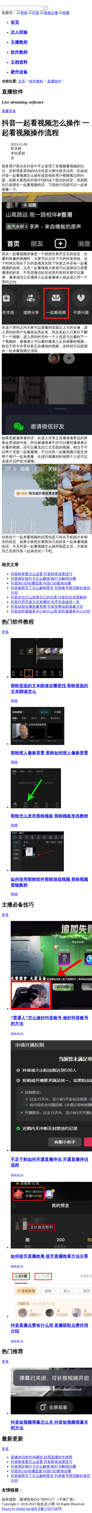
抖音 (35, 13)
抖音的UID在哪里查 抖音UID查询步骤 (41, 583)
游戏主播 (51, 13)
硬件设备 (19, 72)
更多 (5, 632)
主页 (21, 81)
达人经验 (19, 32)
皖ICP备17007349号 (46, 1509)
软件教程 (19, 52)
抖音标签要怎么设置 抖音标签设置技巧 (41, 574)
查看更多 (9, 111)
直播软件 (54, 81)
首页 (15, 22)
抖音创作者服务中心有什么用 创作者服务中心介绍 (50, 611)
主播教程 (19, 42)
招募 (66, 13)
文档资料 (19, 62)
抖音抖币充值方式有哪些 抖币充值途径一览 (45, 602)
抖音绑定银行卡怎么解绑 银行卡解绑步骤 (43, 578)
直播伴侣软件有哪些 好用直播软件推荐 (41, 1457)
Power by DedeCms (16, 1509)
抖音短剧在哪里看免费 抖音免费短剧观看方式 (47, 606)
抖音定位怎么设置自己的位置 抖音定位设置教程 (49, 597)
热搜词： (9, 13)
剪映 (24, 13)
